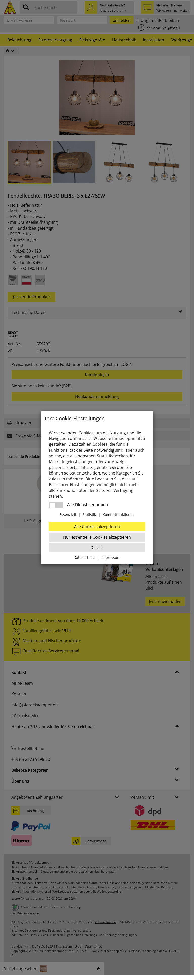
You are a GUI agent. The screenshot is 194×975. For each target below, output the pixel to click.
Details (97, 547)
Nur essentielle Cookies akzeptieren (97, 537)
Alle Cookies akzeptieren (97, 527)
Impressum (110, 557)
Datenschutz (84, 557)
